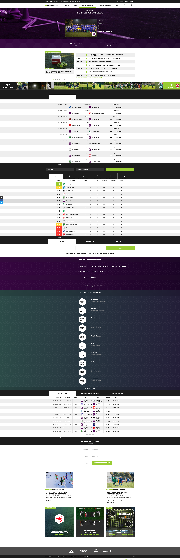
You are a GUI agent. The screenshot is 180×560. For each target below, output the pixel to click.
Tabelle (55, 178)
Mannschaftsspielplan (117, 97)
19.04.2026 (79, 75)
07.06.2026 (79, 58)
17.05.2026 (79, 61)
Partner (73, 1)
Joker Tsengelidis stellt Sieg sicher (102, 75)
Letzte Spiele (90, 97)
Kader (62, 241)
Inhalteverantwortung (77, 556)
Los (120, 169)
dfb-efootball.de (56, 1)
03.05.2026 (79, 68)
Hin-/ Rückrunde (69, 178)
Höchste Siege (62, 393)
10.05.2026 (79, 65)
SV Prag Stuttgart (90, 441)
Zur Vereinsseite (90, 15)
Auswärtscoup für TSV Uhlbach (100, 71)
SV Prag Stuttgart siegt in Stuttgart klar (104, 65)
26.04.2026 (79, 71)
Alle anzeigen (89, 388)
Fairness (124, 178)
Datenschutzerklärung (54, 556)
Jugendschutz (70, 556)
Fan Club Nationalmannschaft (66, 1)
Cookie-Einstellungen (86, 556)
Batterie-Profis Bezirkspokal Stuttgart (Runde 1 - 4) (109, 266)
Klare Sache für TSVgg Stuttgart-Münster (104, 58)
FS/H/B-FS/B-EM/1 (83, 271)
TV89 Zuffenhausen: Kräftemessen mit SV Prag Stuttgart (58, 71)
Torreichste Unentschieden (90, 393)
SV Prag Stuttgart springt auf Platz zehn (104, 68)
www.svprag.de (83, 462)
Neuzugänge (90, 241)
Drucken (120, 237)
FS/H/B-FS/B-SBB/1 (97, 271)
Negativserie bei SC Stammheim (100, 61)
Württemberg (91, 10)
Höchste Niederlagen (117, 393)
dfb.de (52, 1)
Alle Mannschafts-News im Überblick (88, 77)
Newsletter (83, 1)
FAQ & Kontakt (77, 1)
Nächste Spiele (62, 97)
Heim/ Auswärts (83, 178)
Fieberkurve (97, 178)
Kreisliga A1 (102, 19)
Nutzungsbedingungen (63, 556)
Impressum (47, 556)
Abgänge (118, 241)
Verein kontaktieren (102, 462)
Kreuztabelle (110, 178)
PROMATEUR (47, 1)
